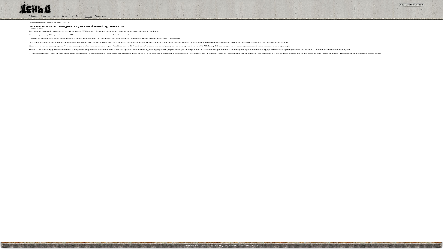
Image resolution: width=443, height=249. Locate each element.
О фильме (33, 16)
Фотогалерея (67, 16)
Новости (88, 16)
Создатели (45, 16)
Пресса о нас (100, 16)
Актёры (56, 16)
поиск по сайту (416, 4)
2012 (64, 22)
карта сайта (406, 4)
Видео (79, 16)
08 (68, 22)
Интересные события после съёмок (48, 22)
